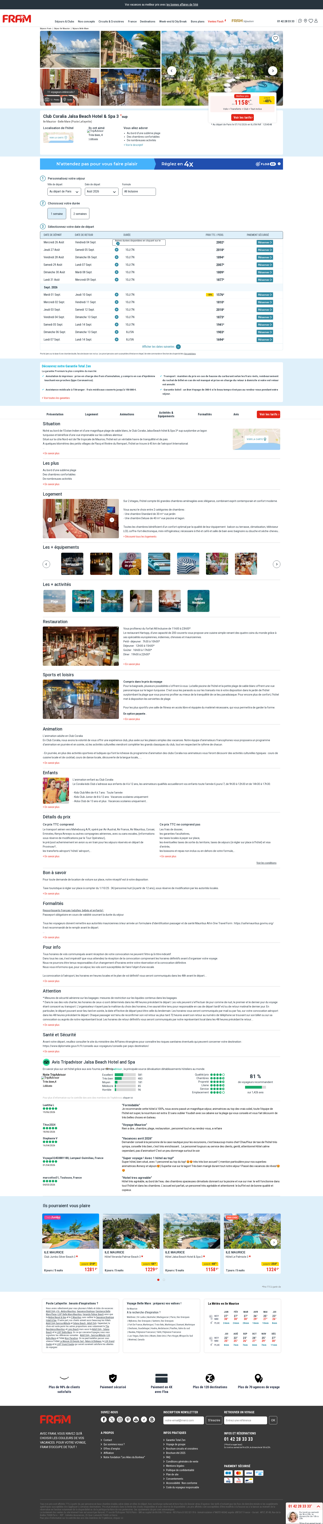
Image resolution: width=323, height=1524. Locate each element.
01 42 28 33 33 (285, 21)
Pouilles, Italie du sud (180, 1328)
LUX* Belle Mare (64, 1332)
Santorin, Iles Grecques (163, 1321)
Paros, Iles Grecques (180, 1317)
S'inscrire (214, 1420)
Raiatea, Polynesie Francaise (142, 1332)
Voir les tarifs (242, 117)
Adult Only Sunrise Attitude (58, 1323)
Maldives (131, 1317)
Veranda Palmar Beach (93, 1314)
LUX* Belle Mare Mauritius (69, 1314)
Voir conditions (190, 354)
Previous (171, 71)
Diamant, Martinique (185, 1324)
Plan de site (172, 1474)
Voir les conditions (266, 863)
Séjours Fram (45, 28)
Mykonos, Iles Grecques (140, 1321)
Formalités (205, 414)
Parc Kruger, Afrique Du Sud (180, 1336)
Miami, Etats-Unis (158, 1336)
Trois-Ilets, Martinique (165, 1324)
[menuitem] (65, 21)
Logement (91, 414)
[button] (81, 519)
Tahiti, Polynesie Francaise (168, 1332)
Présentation (55, 414)
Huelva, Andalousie (159, 1328)
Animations (127, 414)
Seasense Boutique (86, 1311)
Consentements (174, 1478)
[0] (311, 21)
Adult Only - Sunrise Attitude (92, 1335)
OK (273, 1420)
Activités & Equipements (166, 414)
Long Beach (73, 1329)
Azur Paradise (71, 1338)
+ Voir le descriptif (133, 144)
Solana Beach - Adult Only (84, 1323)
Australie (151, 1317)
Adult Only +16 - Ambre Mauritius (61, 1311)
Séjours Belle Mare (81, 28)
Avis (236, 414)
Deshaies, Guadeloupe (139, 1328)
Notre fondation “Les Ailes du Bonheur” (124, 1457)
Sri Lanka (141, 1317)
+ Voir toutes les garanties (56, 397)
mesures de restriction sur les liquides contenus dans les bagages (138, 997)
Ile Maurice (132, 1308)
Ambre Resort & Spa (57, 1317)
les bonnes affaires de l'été (182, 4)
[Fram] (17, 19)
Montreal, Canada (136, 1339)
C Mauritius (76, 1317)
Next (272, 71)
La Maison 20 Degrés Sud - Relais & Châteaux (80, 1341)
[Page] (104, 1419)
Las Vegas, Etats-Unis (139, 1336)
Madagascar (163, 1317)
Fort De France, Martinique (141, 1324)
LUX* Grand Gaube (65, 1344)
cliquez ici (118, 1518)
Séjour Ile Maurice (62, 28)
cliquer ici (128, 1097)
